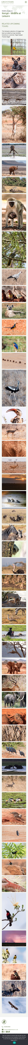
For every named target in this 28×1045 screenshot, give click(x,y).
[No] (26, 1039)
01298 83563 (7, 1026)
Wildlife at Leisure (7, 11)
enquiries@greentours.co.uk (11, 1029)
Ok (14, 1042)
